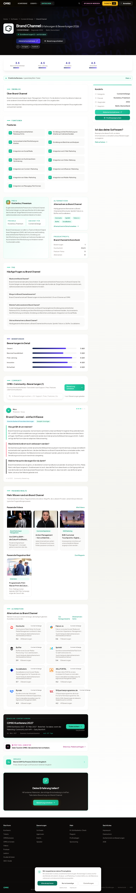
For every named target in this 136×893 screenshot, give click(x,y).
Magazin (72, 834)
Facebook (35, 46)
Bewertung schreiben (55, 41)
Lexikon (6, 853)
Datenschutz (107, 834)
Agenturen (40, 834)
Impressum (107, 830)
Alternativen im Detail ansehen (65, 226)
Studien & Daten (9, 857)
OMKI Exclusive (8, 838)
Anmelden (127, 3)
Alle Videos (80, 507)
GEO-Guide (7, 861)
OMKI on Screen (8, 842)
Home (5, 19)
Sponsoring (74, 842)
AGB (104, 842)
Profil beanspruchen (113, 118)
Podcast (6, 849)
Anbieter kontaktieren (27, 41)
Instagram (25, 46)
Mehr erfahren (100, 142)
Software (14, 19)
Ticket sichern (74, 726)
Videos (5, 846)
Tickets (109, 3)
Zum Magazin (80, 555)
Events (33, 3)
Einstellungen (89, 883)
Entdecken (46, 3)
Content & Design (27, 19)
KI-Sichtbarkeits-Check (78, 830)
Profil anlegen (74, 838)
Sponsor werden (92, 3)
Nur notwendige (68, 883)
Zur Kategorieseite (64, 618)
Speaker (39, 842)
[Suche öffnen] (79, 3)
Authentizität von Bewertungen (114, 838)
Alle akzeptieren (47, 883)
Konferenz (22, 3)
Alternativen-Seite (77, 618)
